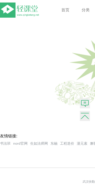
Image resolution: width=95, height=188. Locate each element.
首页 (65, 10)
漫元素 (82, 143)
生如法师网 (39, 143)
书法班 (5, 143)
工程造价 (67, 143)
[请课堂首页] (20, 16)
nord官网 (20, 143)
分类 (86, 10)
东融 (54, 143)
